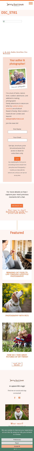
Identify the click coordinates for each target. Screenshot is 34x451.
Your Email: (17, 137)
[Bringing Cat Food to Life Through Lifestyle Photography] (17, 254)
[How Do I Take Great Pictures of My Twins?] (17, 337)
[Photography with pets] (17, 297)
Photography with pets (17, 316)
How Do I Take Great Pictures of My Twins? (17, 356)
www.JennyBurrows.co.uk (15, 119)
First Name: (17, 129)
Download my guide (15, 212)
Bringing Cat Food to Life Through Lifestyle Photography (17, 274)
